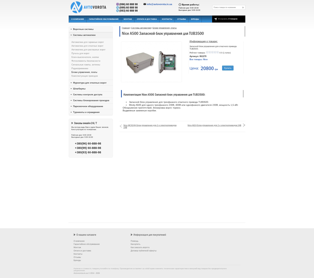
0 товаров (232, 19)
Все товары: (199, 59)
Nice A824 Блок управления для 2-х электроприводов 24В (214, 125)
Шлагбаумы (79, 88)
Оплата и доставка (147, 19)
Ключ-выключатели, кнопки (85, 57)
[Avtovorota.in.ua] (91, 7)
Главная (126, 28)
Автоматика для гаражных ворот (87, 42)
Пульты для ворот (80, 53)
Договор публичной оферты (144, 251)
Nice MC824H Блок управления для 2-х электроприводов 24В (149, 126)
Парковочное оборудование (88, 106)
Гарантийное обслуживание (104, 19)
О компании (77, 19)
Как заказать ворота (140, 247)
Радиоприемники (79, 68)
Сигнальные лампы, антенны (85, 64)
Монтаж (128, 19)
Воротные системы (83, 29)
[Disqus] (182, 178)
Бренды (195, 19)
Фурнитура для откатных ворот (89, 83)
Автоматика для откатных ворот (87, 46)
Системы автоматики (141, 28)
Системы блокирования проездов (91, 100)
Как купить (135, 244)
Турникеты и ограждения (86, 112)
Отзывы (181, 19)
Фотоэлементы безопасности (85, 61)
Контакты (167, 19)
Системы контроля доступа (87, 94)
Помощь (134, 241)
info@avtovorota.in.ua (159, 4)
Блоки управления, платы (165, 28)
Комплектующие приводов (84, 76)
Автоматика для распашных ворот (88, 49)
